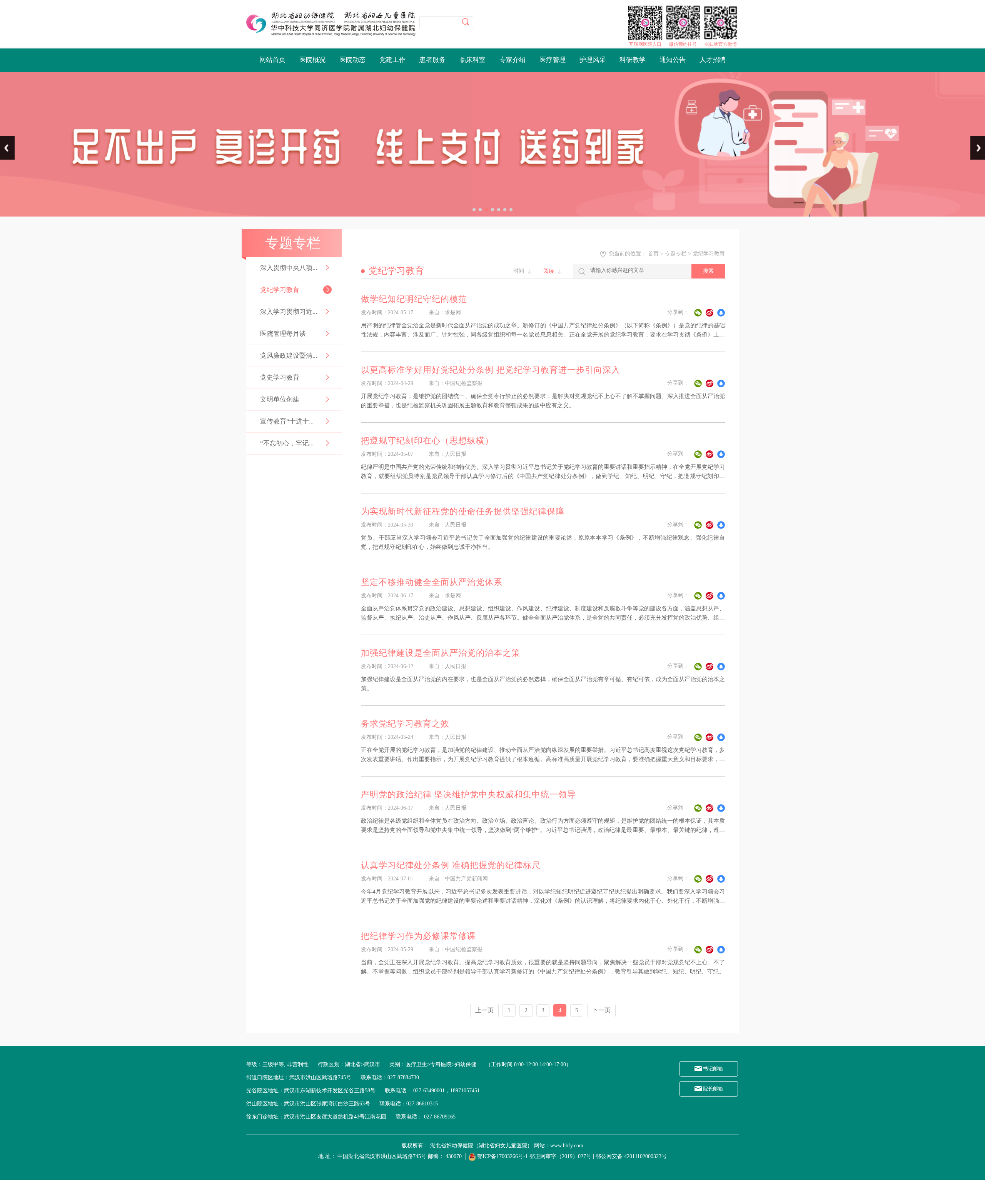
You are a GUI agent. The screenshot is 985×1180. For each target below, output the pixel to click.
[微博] (709, 313)
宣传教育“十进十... (287, 421)
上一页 (484, 1010)
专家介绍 (512, 59)
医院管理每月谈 (283, 333)
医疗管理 (552, 59)
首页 (653, 254)
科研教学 (632, 59)
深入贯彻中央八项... (288, 268)
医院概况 (312, 59)
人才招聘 (713, 59)
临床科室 (472, 59)
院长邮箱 (712, 1089)
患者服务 (432, 59)
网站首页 (272, 59)
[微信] (698, 313)
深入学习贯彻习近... (288, 311)
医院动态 (352, 59)
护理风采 (592, 59)
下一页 (601, 1010)
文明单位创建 (279, 399)
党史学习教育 (279, 377)
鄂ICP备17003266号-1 (502, 1156)
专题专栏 (675, 254)
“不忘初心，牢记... (287, 443)
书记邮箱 (712, 1069)
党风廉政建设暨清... (288, 355)
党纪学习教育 (279, 289)
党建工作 (392, 59)
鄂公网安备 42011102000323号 (631, 1156)
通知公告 (672, 59)
